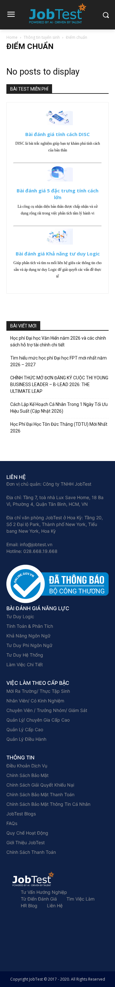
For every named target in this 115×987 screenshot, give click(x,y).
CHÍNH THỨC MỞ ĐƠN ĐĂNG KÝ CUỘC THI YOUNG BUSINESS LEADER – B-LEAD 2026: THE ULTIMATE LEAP (59, 384)
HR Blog (29, 905)
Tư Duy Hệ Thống (24, 655)
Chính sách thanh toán (31, 852)
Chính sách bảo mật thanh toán (40, 794)
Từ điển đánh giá (39, 899)
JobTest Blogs (21, 813)
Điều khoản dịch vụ (26, 765)
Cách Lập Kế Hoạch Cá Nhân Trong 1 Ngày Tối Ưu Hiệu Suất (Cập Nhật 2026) (59, 408)
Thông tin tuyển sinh (42, 37)
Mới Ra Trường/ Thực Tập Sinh (38, 691)
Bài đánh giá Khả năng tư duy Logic (58, 253)
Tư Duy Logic (20, 616)
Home (12, 37)
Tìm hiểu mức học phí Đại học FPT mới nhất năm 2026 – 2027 (58, 361)
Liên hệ (55, 905)
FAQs (11, 823)
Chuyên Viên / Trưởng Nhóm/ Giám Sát (46, 710)
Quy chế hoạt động (27, 833)
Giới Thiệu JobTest (25, 842)
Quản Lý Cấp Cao (24, 729)
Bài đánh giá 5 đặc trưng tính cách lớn (57, 193)
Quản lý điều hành (26, 739)
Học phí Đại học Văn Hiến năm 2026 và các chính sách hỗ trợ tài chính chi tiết (58, 341)
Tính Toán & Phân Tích (29, 626)
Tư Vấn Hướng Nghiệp (44, 892)
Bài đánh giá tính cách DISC (57, 134)
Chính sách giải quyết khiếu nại (40, 785)
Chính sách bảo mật (27, 775)
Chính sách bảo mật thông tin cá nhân (48, 804)
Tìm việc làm (80, 899)
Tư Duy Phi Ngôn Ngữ (29, 645)
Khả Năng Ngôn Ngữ (28, 635)
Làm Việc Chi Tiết (24, 664)
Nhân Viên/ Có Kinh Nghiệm (35, 700)
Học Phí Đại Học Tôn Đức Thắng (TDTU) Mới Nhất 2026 (58, 427)
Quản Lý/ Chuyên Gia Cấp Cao (38, 720)
